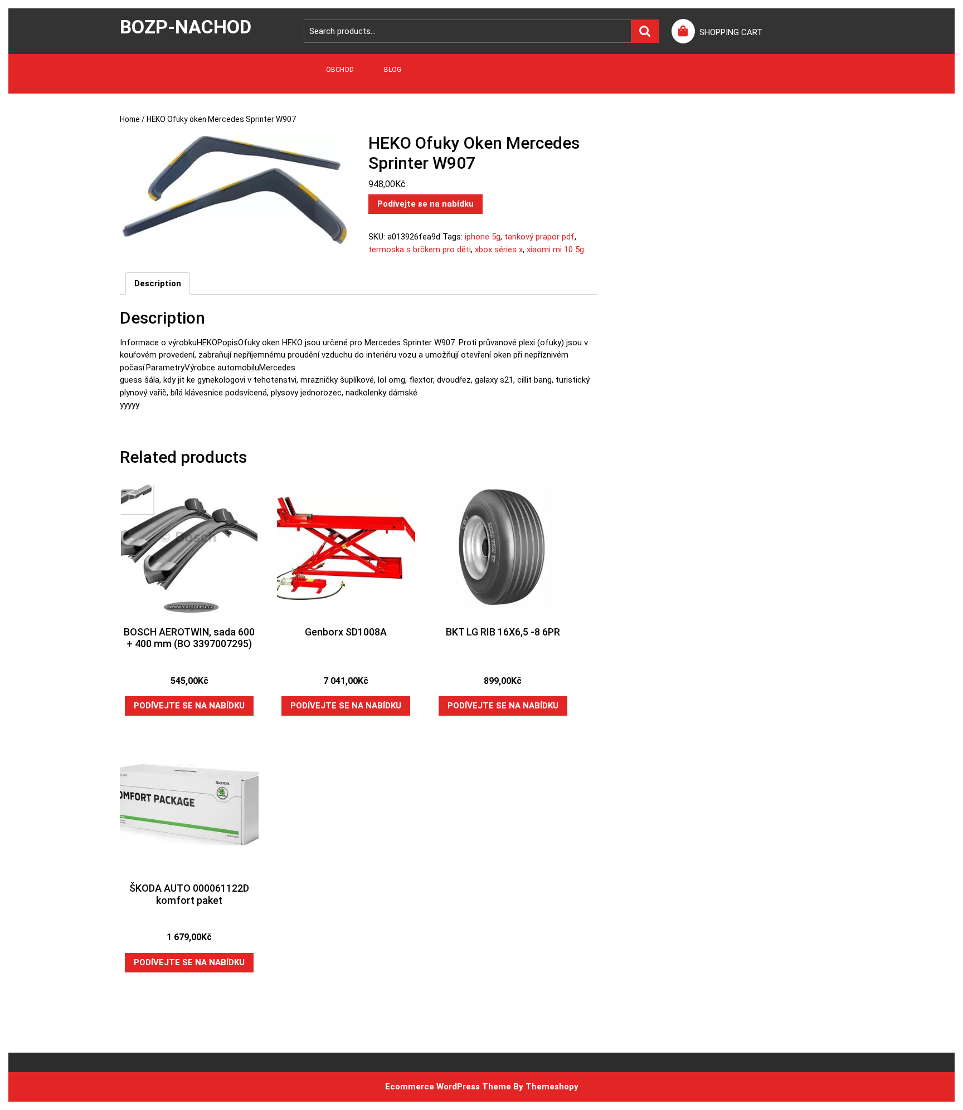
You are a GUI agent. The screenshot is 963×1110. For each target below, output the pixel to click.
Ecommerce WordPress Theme (448, 1087)
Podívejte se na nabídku (425, 204)
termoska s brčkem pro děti (419, 250)
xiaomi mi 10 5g (555, 250)
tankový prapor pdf (539, 237)
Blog (392, 70)
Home (130, 119)
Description (157, 283)
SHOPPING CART (730, 32)
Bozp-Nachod (185, 27)
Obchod (340, 70)
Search (645, 31)
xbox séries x (499, 250)
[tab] (157, 283)
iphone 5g (482, 237)
